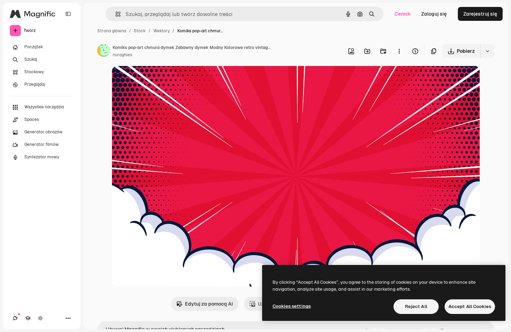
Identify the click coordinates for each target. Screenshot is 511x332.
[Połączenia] (15, 318)
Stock (140, 31)
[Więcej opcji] (399, 51)
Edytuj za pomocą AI (209, 304)
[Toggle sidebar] (68, 13)
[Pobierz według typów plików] (487, 51)
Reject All (416, 306)
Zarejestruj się (480, 14)
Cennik (403, 14)
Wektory (161, 31)
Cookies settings (292, 306)
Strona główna (111, 31)
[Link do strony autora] (103, 51)
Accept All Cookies (469, 306)
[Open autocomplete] (115, 14)
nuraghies (122, 55)
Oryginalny (160, 79)
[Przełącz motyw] (40, 318)
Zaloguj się (434, 14)
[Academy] (27, 318)
